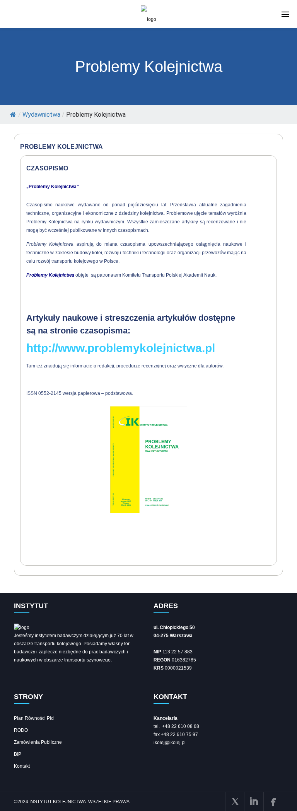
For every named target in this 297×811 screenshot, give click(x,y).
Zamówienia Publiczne (38, 742)
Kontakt (22, 766)
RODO (21, 730)
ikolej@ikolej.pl (170, 742)
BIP (17, 754)
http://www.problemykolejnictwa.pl (120, 348)
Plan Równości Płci (34, 718)
